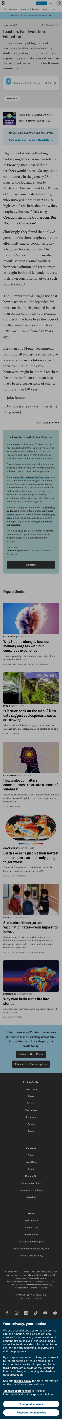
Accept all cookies (31, 1404)
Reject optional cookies (31, 1412)
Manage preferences (17, 1390)
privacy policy (22, 1380)
